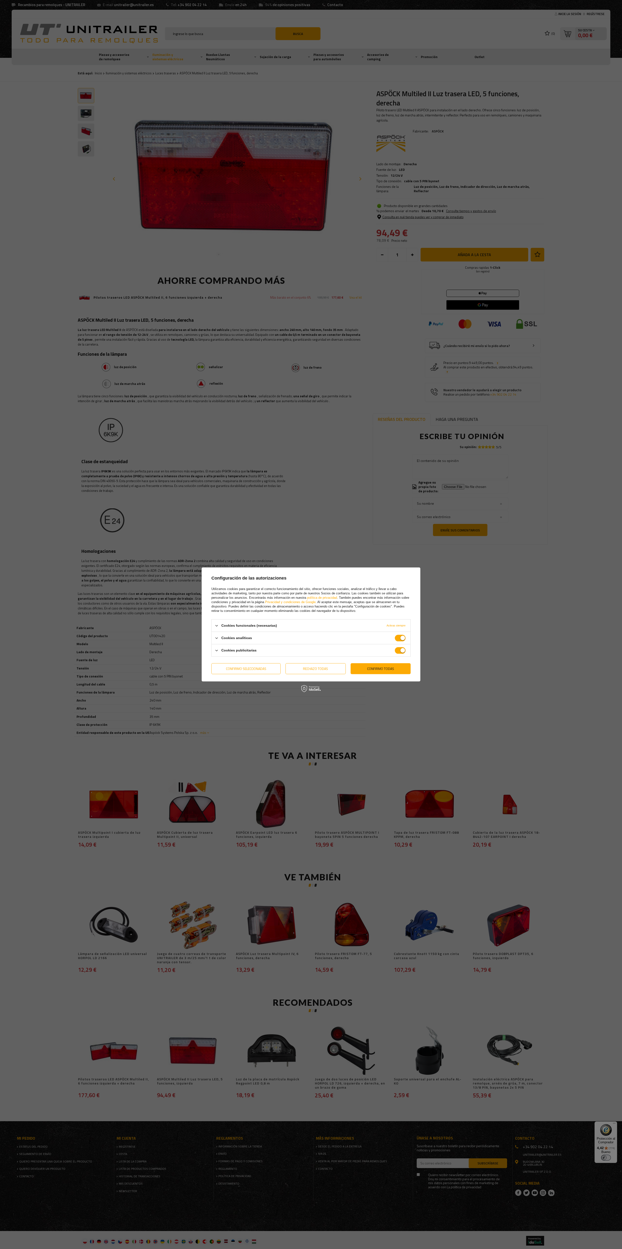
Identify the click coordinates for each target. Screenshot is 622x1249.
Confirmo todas (380, 668)
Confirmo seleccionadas (246, 668)
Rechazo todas (315, 668)
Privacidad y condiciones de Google (290, 602)
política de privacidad (322, 597)
